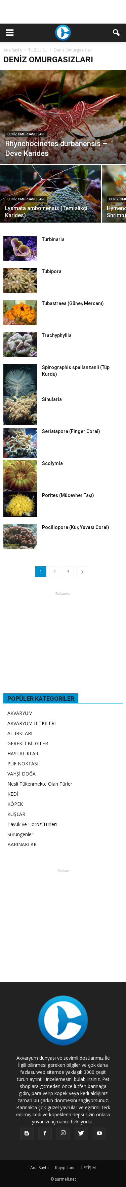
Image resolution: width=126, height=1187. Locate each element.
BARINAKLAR (22, 844)
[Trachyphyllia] (20, 344)
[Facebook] (45, 1133)
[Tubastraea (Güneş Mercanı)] (20, 312)
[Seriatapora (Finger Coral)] (20, 443)
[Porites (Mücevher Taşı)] (20, 504)
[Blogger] (27, 1133)
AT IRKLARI (19, 733)
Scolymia (52, 463)
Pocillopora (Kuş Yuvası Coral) (75, 527)
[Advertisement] (63, 11)
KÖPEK (15, 804)
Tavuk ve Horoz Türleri (32, 824)
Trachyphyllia (57, 335)
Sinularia (52, 399)
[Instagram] (63, 1133)
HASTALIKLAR (22, 753)
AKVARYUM (20, 713)
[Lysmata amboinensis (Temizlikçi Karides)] (50, 203)
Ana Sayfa (12, 50)
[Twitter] (81, 1133)
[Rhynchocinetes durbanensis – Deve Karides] (63, 117)
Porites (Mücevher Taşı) (68, 495)
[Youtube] (99, 1133)
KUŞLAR (16, 814)
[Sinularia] (20, 410)
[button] (116, 33)
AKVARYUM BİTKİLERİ (31, 723)
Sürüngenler (20, 834)
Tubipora (51, 271)
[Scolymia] (20, 475)
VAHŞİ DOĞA (21, 773)
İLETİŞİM (88, 1167)
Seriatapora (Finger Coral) (71, 431)
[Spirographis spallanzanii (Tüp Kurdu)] (20, 387)
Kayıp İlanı (64, 1167)
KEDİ (12, 794)
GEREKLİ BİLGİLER (27, 743)
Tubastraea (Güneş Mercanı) (73, 303)
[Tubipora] (20, 280)
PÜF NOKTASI (22, 763)
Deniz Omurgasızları (25, 134)
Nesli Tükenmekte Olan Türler (39, 784)
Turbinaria (53, 239)
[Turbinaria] (20, 248)
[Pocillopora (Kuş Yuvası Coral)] (20, 536)
